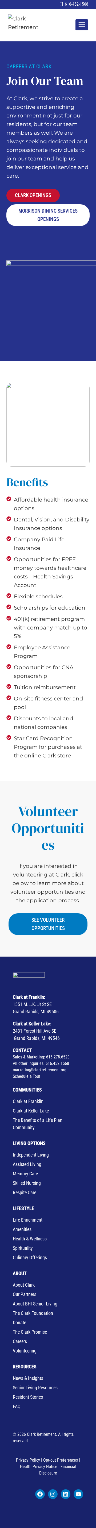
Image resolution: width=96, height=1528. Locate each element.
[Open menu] (81, 24)
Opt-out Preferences (61, 1460)
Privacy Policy (28, 1460)
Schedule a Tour (26, 1076)
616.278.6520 (58, 1057)
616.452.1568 (57, 1063)
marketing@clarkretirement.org (39, 1069)
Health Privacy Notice (38, 1466)
